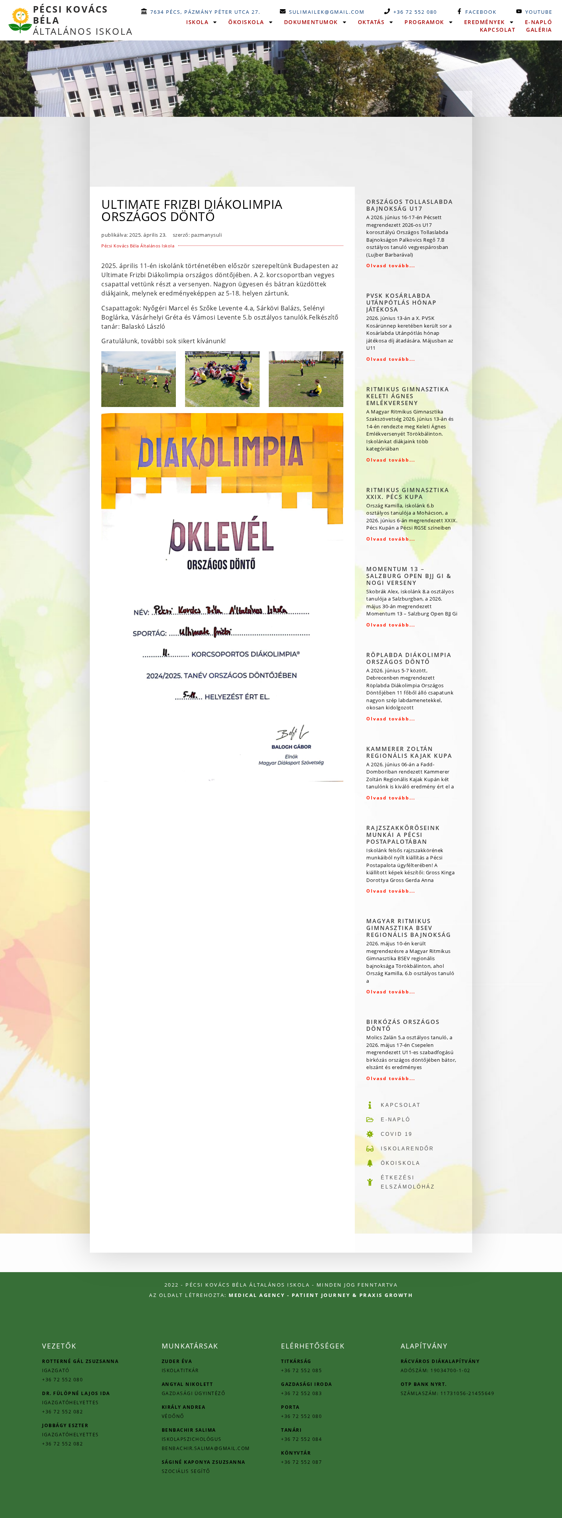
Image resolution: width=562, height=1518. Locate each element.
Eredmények (484, 22)
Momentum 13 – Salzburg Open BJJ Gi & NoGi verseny (409, 575)
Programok (424, 22)
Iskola (197, 22)
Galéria (539, 29)
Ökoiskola (246, 22)
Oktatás (371, 22)
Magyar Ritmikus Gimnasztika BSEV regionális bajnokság (408, 927)
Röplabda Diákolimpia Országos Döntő (409, 658)
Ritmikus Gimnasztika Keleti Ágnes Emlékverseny (407, 396)
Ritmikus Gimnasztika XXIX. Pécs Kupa (407, 493)
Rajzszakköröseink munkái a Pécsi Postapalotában (403, 834)
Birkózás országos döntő (403, 1025)
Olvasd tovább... (390, 265)
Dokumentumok (311, 22)
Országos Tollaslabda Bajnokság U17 (409, 205)
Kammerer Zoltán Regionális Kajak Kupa (409, 752)
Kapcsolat (498, 29)
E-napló (538, 22)
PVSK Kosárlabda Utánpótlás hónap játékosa (401, 302)
